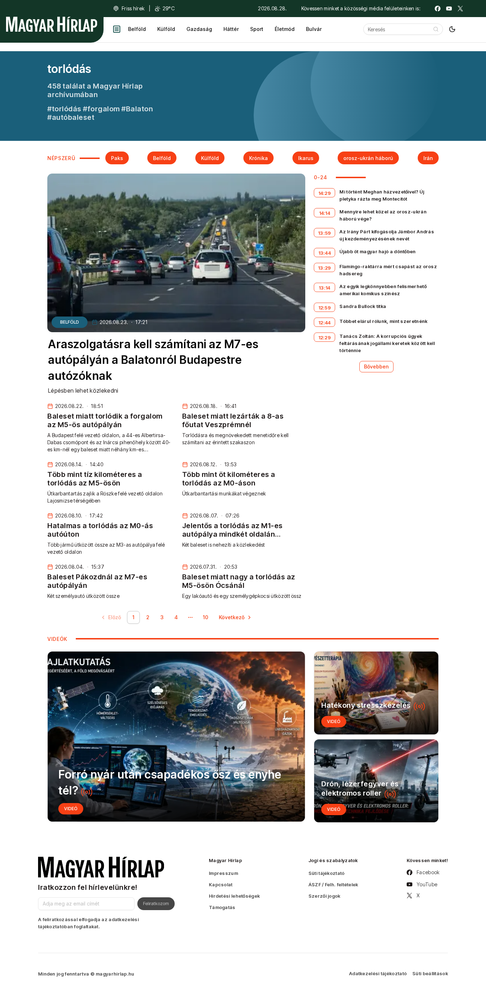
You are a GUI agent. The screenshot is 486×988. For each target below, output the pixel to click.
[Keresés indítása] (436, 29)
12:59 (324, 307)
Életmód (285, 29)
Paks (117, 158)
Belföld (137, 29)
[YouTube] (449, 8)
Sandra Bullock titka (362, 306)
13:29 (324, 268)
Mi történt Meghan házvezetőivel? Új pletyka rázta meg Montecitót (381, 195)
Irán (428, 158)
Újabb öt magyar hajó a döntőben (377, 251)
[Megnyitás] (116, 29)
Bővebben (376, 366)
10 (205, 617)
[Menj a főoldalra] (51, 24)
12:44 (324, 322)
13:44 (324, 253)
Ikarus (305, 158)
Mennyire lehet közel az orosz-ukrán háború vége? (383, 215)
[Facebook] (437, 8)
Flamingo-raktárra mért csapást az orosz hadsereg (388, 270)
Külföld (166, 29)
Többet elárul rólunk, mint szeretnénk (383, 321)
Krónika (258, 158)
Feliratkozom (156, 903)
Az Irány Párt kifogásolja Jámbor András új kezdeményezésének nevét (386, 235)
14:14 (325, 213)
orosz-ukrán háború (368, 158)
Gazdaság (199, 29)
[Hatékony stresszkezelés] (376, 693)
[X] (460, 8)
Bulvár (314, 29)
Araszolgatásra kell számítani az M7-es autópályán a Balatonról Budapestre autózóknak (153, 360)
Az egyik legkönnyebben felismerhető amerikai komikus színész (383, 289)
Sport (256, 29)
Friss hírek (133, 8)
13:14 (325, 288)
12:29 (324, 337)
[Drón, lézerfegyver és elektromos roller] (376, 780)
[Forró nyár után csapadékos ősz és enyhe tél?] (176, 737)
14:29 (324, 193)
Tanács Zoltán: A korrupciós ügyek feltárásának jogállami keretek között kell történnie (387, 343)
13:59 (324, 233)
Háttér (231, 29)
